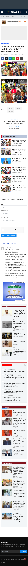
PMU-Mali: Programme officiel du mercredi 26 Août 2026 (13, 391)
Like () (16, 277)
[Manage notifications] (25, 559)
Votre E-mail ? (4, 210)
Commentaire (4, 217)
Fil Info (2, 17)
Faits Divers (15, 17)
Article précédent (14, 120)
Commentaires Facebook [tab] (17, 199)
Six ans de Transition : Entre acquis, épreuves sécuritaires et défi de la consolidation (19, 442)
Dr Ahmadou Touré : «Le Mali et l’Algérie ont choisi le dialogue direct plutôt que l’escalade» (19, 313)
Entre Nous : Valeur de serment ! (18, 450)
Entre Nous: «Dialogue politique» (19, 411)
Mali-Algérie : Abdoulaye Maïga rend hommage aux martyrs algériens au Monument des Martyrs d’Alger (14, 377)
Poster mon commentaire (8, 235)
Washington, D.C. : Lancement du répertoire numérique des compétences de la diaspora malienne (13, 400)
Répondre (11, 277)
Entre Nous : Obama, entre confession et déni (19, 432)
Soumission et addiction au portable (19, 334)
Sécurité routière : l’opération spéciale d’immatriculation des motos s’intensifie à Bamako (19, 483)
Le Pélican (15, 345)
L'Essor (14, 318)
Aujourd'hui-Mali (16, 426)
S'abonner (23, 551)
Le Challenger (15, 414)
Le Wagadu (15, 476)
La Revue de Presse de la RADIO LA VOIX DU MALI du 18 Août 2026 (19, 151)
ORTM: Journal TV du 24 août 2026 (14, 371)
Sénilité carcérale (14, 128)
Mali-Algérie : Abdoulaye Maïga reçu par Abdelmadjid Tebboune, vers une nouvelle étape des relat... (14, 385)
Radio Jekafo (10, 108)
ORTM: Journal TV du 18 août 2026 (19, 159)
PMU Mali (8, 17)
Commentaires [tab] (5, 199)
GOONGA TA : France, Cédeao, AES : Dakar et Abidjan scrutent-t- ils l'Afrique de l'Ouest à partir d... (19, 422)
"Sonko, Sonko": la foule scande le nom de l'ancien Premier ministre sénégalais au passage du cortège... (19, 505)
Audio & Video (23, 17)
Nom (2, 204)
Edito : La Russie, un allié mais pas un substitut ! (19, 343)
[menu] (2, 12)
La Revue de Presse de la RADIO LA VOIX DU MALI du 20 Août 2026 (19, 169)
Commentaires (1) (8, 243)
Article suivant (13, 126)
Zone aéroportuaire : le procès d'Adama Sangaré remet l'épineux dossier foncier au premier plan (19, 470)
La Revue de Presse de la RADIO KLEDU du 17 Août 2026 (19, 178)
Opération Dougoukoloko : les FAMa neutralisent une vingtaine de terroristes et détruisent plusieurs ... (19, 518)
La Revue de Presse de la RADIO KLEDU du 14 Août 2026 (19, 187)
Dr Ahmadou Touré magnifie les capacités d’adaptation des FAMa (19, 352)
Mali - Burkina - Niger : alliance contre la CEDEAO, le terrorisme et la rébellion (14, 122)
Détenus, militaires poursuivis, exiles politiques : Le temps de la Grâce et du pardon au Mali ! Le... (19, 493)
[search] (26, 12)
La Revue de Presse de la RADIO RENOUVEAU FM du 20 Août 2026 (19, 141)
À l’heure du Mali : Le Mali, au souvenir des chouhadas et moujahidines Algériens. (19, 325)
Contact (3, 562)
